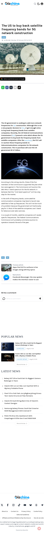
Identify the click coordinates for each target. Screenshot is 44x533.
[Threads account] (36, 505)
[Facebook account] (7, 505)
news (3, 37)
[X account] (2, 505)
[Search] (35, 4)
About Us (5, 511)
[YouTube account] (25, 505)
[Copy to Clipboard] (19, 87)
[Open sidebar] (2, 4)
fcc (3, 257)
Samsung (20, 349)
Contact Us (14, 511)
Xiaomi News (21, 359)
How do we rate (39, 518)
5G (14, 125)
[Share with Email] (15, 87)
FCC (23, 128)
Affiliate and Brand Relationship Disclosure (16, 518)
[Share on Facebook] (7, 87)
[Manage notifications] (39, 528)
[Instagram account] (13, 505)
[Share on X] (11, 87)
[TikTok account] (19, 505)
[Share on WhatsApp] (3, 87)
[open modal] (42, 4)
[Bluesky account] (30, 505)
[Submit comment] (39, 298)
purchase (28, 140)
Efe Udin (8, 40)
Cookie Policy (38, 511)
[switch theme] (38, 3)
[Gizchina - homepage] (12, 4)
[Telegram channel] (42, 505)
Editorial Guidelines (23, 515)
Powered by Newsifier (22, 530)
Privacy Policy (26, 511)
